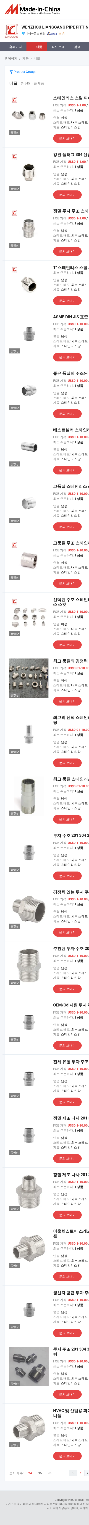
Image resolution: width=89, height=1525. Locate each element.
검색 (77, 47)
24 (30, 1473)
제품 (39, 47)
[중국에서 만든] (33, 9)
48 (50, 1473)
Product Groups (24, 71)
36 (40, 1473)
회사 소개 (58, 47)
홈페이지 (15, 47)
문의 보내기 (67, 138)
